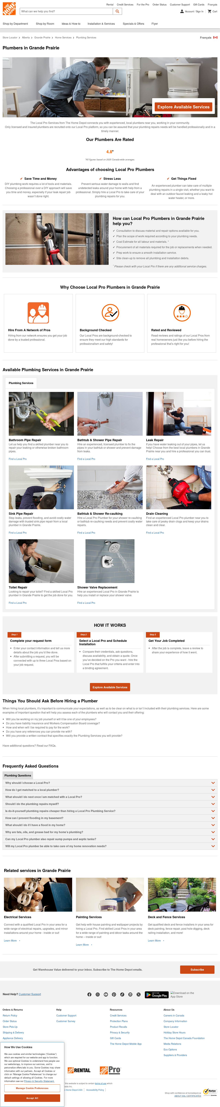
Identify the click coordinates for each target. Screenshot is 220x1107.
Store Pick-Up (10, 1026)
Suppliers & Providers (175, 1055)
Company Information (175, 1021)
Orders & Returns (13, 1009)
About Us (168, 1009)
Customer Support (180, 4)
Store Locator (10, 37)
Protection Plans (119, 1021)
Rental (109, 4)
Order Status (160, 4)
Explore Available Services (183, 107)
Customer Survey (65, 1021)
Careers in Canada (174, 1015)
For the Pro (143, 4)
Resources (116, 1009)
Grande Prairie (42, 37)
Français (212, 4)
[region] (32, 1074)
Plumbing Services (21, 383)
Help (59, 1009)
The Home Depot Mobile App (126, 1043)
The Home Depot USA (72, 1089)
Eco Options (170, 1049)
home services (63, 37)
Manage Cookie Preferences (32, 1088)
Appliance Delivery (13, 1038)
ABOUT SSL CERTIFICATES (187, 1095)
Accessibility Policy (95, 1089)
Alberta (26, 37)
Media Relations (172, 1043)
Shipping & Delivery (13, 1032)
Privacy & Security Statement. (39, 1081)
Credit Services (125, 4)
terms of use (100, 1083)
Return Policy (10, 1015)
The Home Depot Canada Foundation (184, 1038)
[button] (117, 11)
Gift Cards (198, 4)
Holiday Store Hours (174, 1032)
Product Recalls (118, 1026)
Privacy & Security (120, 1032)
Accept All (32, 1098)
